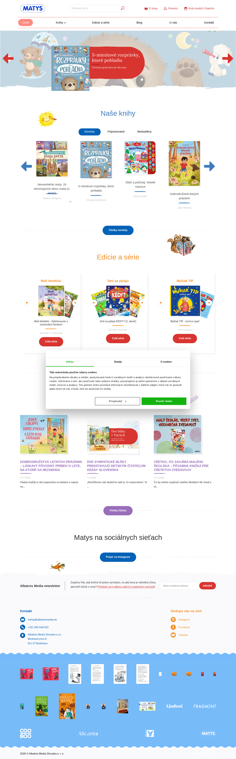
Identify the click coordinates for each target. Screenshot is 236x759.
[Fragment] (205, 706)
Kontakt (209, 22)
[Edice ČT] (41, 706)
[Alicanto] (88, 733)
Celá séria (51, 341)
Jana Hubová (184, 207)
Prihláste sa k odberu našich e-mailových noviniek (125, 586)
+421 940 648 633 (38, 627)
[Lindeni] (174, 706)
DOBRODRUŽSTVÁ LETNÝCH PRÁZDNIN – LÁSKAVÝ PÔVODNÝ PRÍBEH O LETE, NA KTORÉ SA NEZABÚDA (51, 466)
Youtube (183, 635)
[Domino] (97, 674)
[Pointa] (103, 706)
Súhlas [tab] (70, 361)
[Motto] (26, 674)
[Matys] (208, 733)
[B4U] (202, 674)
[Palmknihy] (88, 706)
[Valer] (122, 706)
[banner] (33, 8)
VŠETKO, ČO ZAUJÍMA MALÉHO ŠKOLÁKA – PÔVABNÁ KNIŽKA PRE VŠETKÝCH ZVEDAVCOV (181, 466)
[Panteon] (67, 706)
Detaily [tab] (118, 361)
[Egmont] (215, 674)
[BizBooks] (188, 674)
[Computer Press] (120, 674)
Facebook (184, 627)
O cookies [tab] (166, 361)
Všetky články (118, 510)
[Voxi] (75, 674)
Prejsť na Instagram (118, 557)
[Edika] (22, 706)
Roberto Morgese (52, 198)
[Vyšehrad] (174, 674)
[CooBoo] (25, 733)
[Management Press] (142, 674)
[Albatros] (149, 733)
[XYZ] (50, 674)
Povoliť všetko (164, 401)
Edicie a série (100, 22)
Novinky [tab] (89, 131)
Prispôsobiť (115, 401)
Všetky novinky (118, 230)
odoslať (207, 585)
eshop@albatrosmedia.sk (42, 619)
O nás (173, 22)
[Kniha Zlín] (160, 674)
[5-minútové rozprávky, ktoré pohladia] (118, 64)
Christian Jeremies (96, 200)
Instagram (184, 619)
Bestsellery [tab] (144, 131)
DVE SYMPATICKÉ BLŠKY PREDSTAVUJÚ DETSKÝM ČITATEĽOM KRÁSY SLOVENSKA (116, 466)
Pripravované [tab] (116, 131)
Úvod (25, 22)
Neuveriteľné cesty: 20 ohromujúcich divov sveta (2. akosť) (52, 189)
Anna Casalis (140, 196)
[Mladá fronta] (147, 706)
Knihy (60, 22)
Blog (139, 22)
